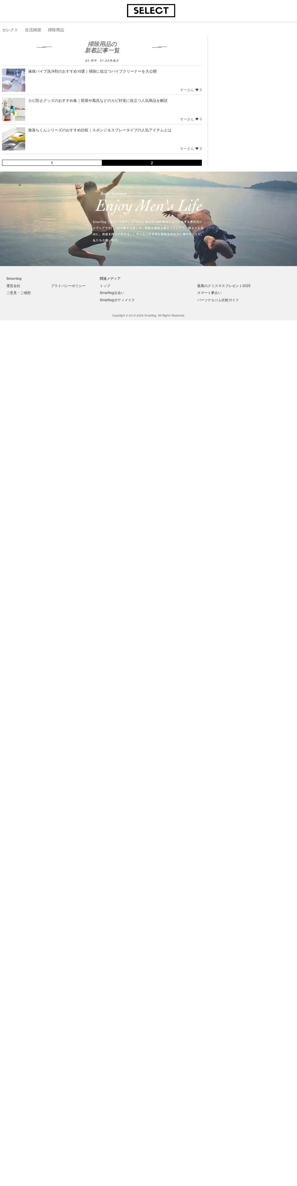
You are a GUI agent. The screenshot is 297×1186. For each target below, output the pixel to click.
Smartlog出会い (112, 292)
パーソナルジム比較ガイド (218, 299)
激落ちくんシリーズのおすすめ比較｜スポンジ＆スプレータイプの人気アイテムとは (99, 130)
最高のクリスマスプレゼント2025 (224, 285)
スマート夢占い (209, 292)
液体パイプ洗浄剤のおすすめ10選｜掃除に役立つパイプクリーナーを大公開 (92, 71)
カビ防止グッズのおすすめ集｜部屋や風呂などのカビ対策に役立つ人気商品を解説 (98, 100)
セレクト (10, 29)
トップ (105, 285)
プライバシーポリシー (68, 285)
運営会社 (13, 285)
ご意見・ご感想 (18, 292)
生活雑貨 (33, 29)
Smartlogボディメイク (117, 299)
